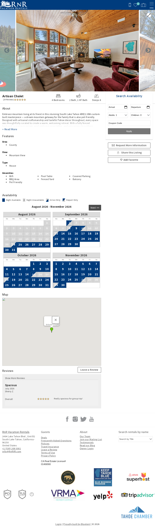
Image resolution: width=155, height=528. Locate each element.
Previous (7, 51)
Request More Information (131, 145)
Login (58, 524)
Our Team (85, 436)
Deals (44, 437)
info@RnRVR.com (11, 451)
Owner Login (87, 448)
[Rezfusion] (32, 494)
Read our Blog (87, 445)
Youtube (91, 419)
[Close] (55, 320)
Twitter (83, 419)
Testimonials (87, 442)
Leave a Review (89, 370)
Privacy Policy (48, 455)
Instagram (75, 419)
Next (148, 51)
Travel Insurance (50, 446)
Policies (45, 443)
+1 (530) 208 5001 (11, 448)
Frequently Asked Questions (56, 440)
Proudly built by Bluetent (76, 524)
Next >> (95, 207)
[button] (51, 330)
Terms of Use (48, 452)
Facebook (67, 419)
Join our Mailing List (91, 439)
